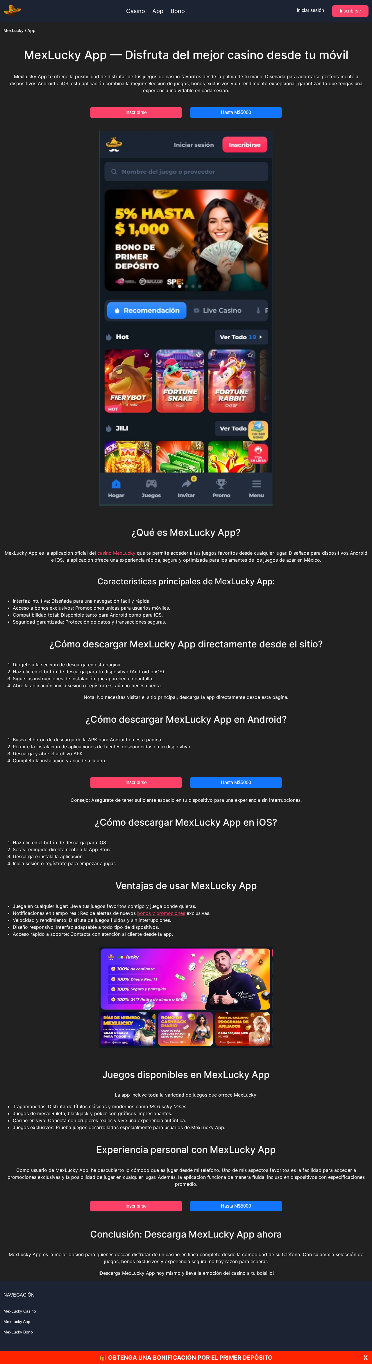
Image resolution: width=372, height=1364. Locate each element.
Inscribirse (350, 10)
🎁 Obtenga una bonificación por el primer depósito (186, 1357)
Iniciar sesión (310, 10)
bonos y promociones (161, 913)
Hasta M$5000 (236, 112)
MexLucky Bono (18, 1332)
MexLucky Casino (19, 1311)
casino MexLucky (116, 553)
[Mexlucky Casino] (12, 11)
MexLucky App (16, 1321)
